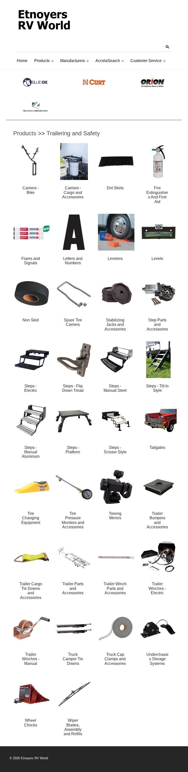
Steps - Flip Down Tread (72, 388)
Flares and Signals (30, 260)
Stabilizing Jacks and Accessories (115, 324)
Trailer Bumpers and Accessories (157, 520)
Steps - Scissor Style (115, 449)
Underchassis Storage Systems (157, 659)
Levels (157, 258)
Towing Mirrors (115, 515)
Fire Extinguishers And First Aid (157, 194)
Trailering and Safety (73, 133)
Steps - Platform (73, 449)
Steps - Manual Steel (115, 388)
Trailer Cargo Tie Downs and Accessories (30, 590)
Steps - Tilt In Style (157, 388)
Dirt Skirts (115, 188)
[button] (167, 47)
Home (22, 61)
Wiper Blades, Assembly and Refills (73, 727)
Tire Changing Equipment (30, 518)
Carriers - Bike (31, 190)
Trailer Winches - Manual (30, 659)
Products (42, 61)
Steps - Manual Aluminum (30, 452)
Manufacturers (72, 61)
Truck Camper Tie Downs (73, 659)
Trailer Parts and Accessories (72, 588)
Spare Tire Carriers (73, 322)
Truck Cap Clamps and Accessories (115, 659)
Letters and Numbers (72, 260)
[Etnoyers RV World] (43, 20)
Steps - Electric (30, 388)
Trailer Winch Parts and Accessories (115, 588)
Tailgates (157, 447)
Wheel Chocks (30, 722)
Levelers (115, 258)
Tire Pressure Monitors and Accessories (73, 520)
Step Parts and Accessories (157, 324)
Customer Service (146, 61)
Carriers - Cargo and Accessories (72, 192)
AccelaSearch (107, 61)
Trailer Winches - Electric (157, 588)
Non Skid (31, 320)
